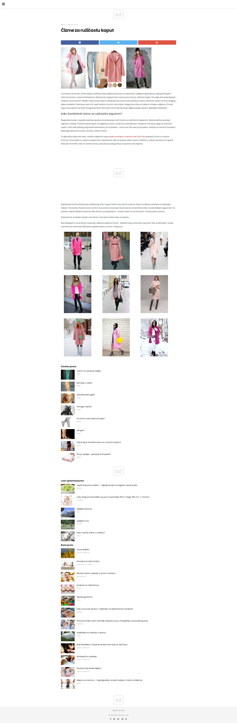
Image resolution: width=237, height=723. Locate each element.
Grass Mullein (83, 549)
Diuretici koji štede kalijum (89, 668)
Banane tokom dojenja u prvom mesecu (96, 573)
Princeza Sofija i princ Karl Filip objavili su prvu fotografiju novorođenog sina (112, 620)
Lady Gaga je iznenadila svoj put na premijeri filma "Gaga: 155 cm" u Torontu (113, 497)
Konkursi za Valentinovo (88, 585)
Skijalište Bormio (84, 509)
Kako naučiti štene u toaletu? (91, 532)
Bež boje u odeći (84, 383)
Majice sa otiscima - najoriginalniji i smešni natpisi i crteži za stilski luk (109, 680)
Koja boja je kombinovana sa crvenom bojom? (99, 442)
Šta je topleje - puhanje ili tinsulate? (94, 454)
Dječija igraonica (84, 597)
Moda (63, 25)
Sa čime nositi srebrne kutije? (91, 418)
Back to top (118, 710)
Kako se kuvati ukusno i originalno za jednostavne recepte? (105, 609)
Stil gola (80, 430)
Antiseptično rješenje (87, 656)
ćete (143, 136)
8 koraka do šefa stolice (88, 561)
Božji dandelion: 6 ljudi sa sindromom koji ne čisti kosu (102, 644)
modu (111, 136)
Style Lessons (73, 25)
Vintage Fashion (84, 406)
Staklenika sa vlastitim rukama (91, 632)
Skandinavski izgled (86, 394)
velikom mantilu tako (127, 136)
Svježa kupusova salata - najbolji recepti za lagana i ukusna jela (107, 485)
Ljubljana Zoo (83, 520)
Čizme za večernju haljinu (89, 371)
